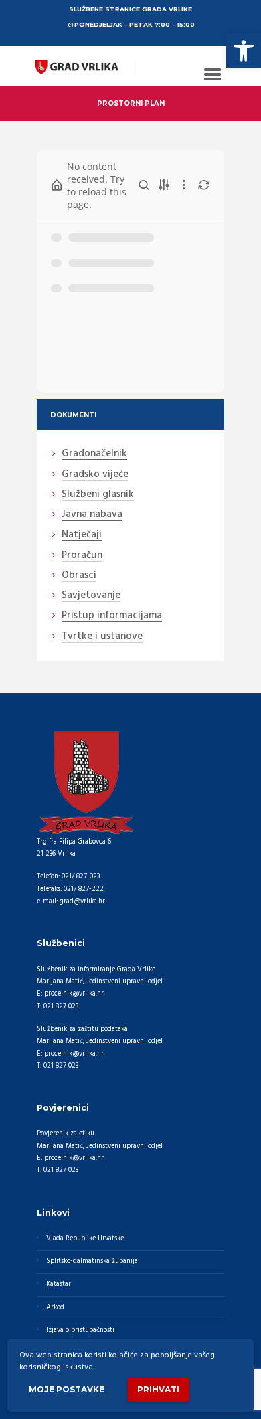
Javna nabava (92, 515)
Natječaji (82, 535)
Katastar (58, 1284)
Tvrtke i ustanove (102, 637)
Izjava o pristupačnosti (80, 1330)
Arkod (55, 1307)
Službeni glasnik (98, 495)
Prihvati (158, 1389)
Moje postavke (66, 1389)
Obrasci (79, 576)
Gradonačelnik (94, 454)
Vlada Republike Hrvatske (85, 1238)
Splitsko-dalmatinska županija (92, 1261)
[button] (243, 50)
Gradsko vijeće (95, 475)
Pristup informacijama (112, 616)
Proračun (82, 556)
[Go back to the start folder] (57, 185)
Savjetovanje (91, 596)
